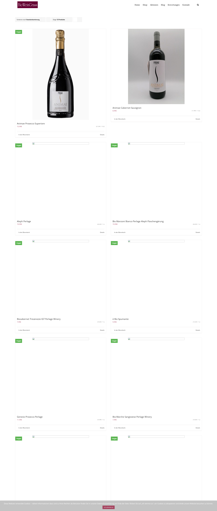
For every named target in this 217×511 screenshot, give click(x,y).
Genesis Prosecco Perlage (30, 416)
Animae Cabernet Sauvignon (127, 107)
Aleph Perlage (24, 221)
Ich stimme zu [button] (108, 507)
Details (102, 135)
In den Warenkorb (24, 135)
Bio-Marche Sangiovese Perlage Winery (132, 416)
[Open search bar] (198, 5)
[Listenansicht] (79, 19)
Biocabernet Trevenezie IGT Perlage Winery (39, 319)
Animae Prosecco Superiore (31, 123)
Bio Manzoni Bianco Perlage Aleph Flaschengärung (138, 221)
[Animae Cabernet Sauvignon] (156, 66)
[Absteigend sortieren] (48, 19)
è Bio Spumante (121, 319)
